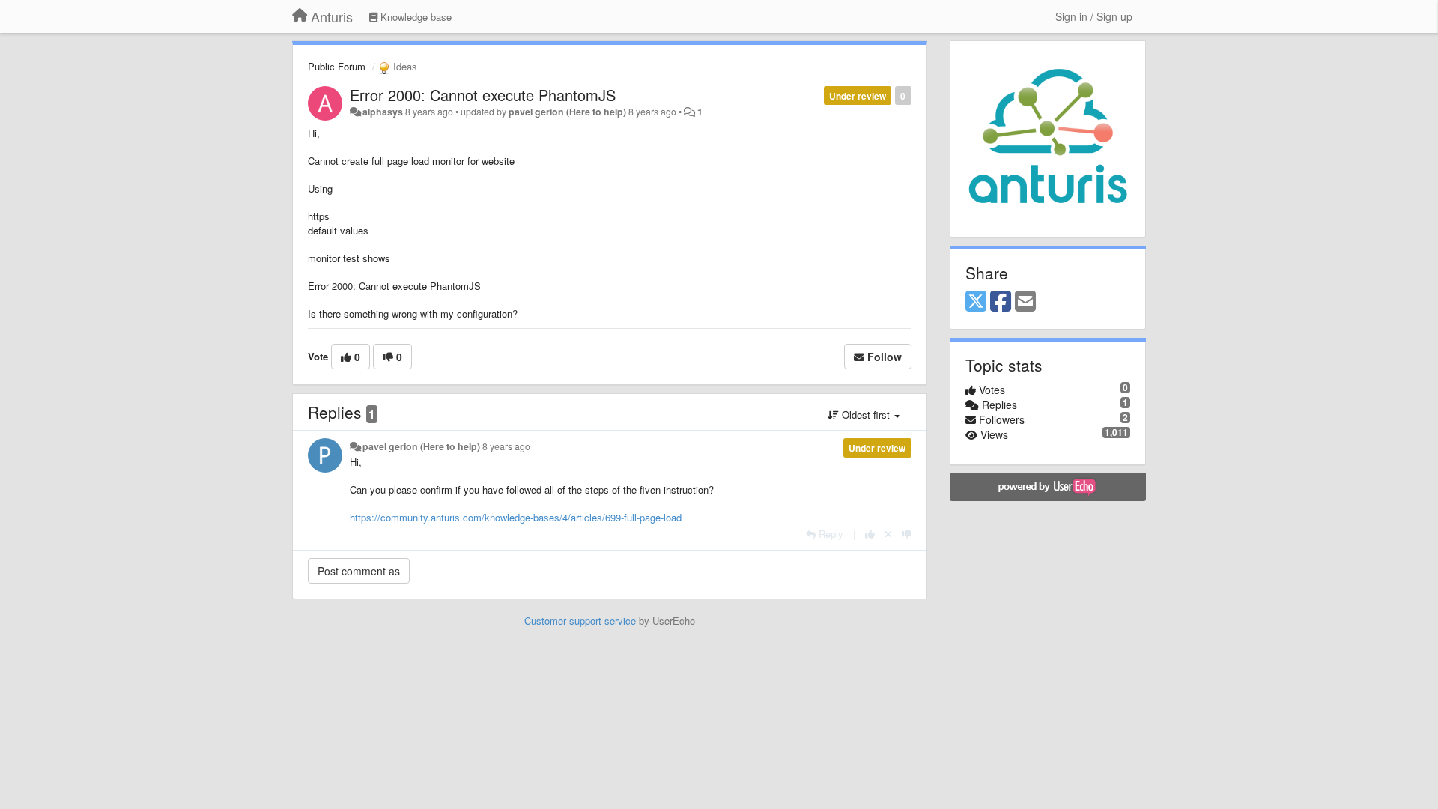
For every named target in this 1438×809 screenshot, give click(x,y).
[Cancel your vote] (888, 534)
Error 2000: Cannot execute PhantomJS (483, 95)
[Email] (1025, 302)
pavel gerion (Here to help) (567, 111)
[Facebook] (1000, 302)
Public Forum (336, 66)
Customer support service (580, 620)
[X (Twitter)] (975, 302)
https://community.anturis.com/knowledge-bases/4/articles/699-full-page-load (516, 517)
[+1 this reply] (870, 534)
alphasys (382, 111)
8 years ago (506, 446)
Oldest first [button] (866, 414)
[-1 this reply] (906, 534)
